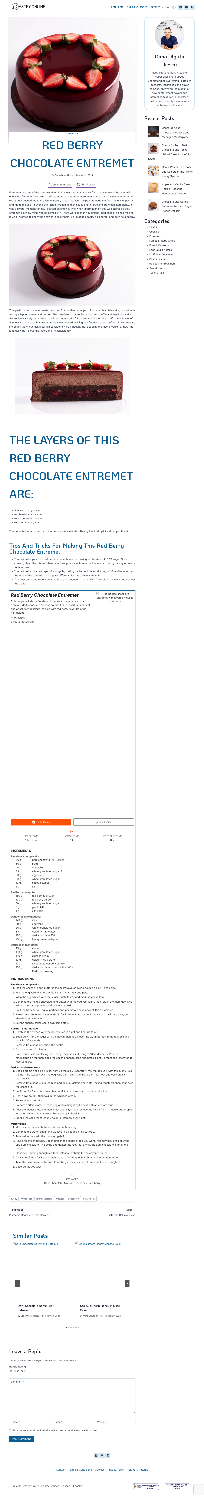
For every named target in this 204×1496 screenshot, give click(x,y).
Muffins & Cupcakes (161, 254)
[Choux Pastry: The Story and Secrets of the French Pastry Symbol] (153, 170)
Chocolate (26, 1199)
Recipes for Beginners (162, 263)
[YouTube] (186, 7)
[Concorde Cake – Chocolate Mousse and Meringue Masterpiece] (153, 131)
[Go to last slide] (17, 1283)
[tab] (66, 1327)
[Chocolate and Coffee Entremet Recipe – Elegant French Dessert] (153, 205)
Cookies (154, 231)
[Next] (127, 1283)
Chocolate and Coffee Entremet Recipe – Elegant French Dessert (177, 206)
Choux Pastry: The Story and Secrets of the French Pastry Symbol (177, 172)
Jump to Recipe (61, 184)
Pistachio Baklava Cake (121, 1213)
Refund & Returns (137, 1469)
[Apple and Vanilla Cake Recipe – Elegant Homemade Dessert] (153, 187)
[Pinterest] (192, 7)
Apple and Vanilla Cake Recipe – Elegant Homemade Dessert (176, 189)
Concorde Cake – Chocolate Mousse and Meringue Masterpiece (176, 132)
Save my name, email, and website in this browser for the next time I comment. (55, 1430)
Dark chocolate (44, 1199)
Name (15, 1422)
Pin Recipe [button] (105, 822)
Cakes (153, 226)
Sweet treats (157, 268)
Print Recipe (87, 184)
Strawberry (89, 1199)
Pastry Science (158, 259)
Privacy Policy (116, 1469)
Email (58, 1422)
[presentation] (41, 1270)
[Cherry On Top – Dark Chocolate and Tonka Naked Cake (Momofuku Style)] (153, 148)
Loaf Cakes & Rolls (160, 249)
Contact (60, 1469)
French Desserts (159, 245)
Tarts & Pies (156, 272)
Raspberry (73, 1199)
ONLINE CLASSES (137, 7)
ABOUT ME (117, 7)
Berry (14, 1199)
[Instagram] (180, 7)
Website (102, 1422)
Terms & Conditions (80, 1469)
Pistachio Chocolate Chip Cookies (29, 1213)
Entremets (72, 133)
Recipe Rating (17, 1366)
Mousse (60, 1199)
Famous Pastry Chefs (162, 240)
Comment (17, 1381)
